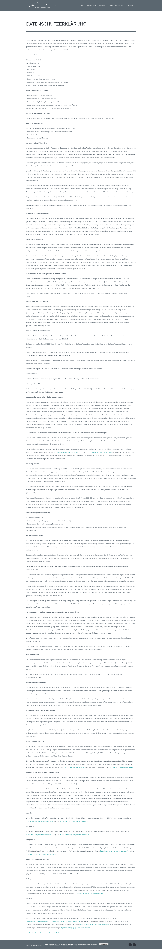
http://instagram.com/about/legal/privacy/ (90, 893)
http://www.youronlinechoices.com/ (100, 452)
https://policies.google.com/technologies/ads (94, 924)
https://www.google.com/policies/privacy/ (39, 821)
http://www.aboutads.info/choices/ (65, 452)
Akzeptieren (104, 944)
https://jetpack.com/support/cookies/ (121, 767)
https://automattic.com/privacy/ (75, 767)
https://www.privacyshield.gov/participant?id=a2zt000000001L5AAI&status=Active (53, 921)
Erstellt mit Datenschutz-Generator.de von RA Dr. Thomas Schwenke (48, 933)
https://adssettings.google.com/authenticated (75, 821)
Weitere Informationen (91, 944)
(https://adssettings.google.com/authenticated (75, 928)
